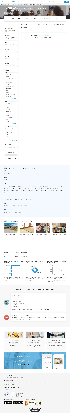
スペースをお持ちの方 (52, 1)
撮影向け (18, 205)
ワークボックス (60, 186)
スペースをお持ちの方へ (8, 377)
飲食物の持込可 (9, 199)
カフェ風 (25, 199)
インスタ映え (20, 199)
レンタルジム (26, 188)
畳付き (20, 212)
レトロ (29, 199)
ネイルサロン (57, 188)
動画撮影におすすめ (7, 205)
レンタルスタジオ (20, 186)
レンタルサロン (41, 186)
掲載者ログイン (16, 377)
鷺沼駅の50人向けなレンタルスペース (36, 4)
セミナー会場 (53, 186)
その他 (5, 192)
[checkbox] (5, 75)
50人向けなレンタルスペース (12, 4)
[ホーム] (5, 2)
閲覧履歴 (13, 1)
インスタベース (4, 4)
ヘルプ (20, 1)
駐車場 (42, 190)
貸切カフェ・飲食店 (50, 188)
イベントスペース (42, 188)
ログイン (60, 1)
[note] (40, 409)
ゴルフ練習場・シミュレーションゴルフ (33, 190)
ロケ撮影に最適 (24, 205)
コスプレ (13, 205)
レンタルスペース (7, 186)
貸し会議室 (13, 186)
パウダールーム (6, 190)
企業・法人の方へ (7, 389)
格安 (5, 199)
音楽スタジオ (6, 188)
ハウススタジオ (12, 188)
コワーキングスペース (34, 188)
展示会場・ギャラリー (15, 190)
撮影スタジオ (47, 186)
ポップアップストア (48, 190)
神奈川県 (19, 4)
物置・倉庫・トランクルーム (58, 190)
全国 (5, 173)
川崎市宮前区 (27, 4)
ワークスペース (27, 186)
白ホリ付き (6, 212)
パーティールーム (34, 186)
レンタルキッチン (20, 188)
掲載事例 (21, 377)
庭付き (16, 212)
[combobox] (39, 19)
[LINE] (30, 409)
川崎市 (23, 4)
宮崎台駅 (5, 179)
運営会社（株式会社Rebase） (9, 384)
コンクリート (11, 212)
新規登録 (66, 1)
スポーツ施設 (22, 190)
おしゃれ (15, 199)
